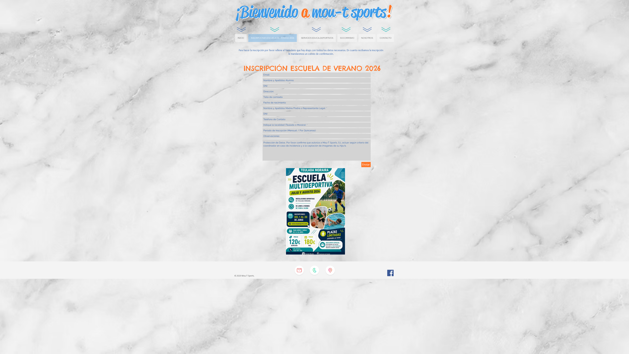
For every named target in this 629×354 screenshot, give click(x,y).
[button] (317, 38)
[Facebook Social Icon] (390, 273)
